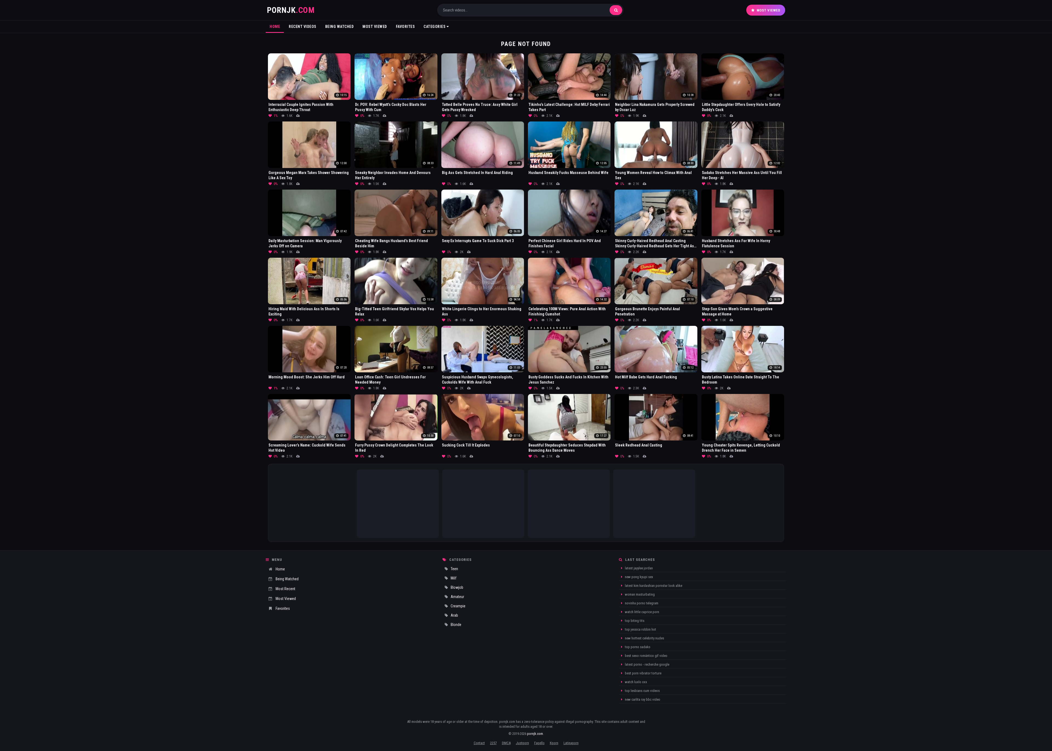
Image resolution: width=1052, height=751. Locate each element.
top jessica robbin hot (640, 629)
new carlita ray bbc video (642, 699)
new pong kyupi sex (638, 577)
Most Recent (285, 589)
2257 (493, 743)
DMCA (506, 743)
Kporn (554, 743)
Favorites (405, 26)
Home (275, 26)
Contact (479, 743)
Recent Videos (302, 26)
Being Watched (339, 26)
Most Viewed (769, 10)
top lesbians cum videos (642, 691)
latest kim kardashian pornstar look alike (653, 586)
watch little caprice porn (641, 612)
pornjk (291, 10)
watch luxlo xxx (635, 682)
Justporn (522, 743)
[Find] (616, 10)
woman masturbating (639, 594)
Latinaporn (571, 743)
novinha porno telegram (641, 603)
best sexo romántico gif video (645, 656)
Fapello (539, 743)
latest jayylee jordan (638, 568)
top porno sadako (637, 647)
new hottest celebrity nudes (644, 638)
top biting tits (634, 621)
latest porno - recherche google (646, 664)
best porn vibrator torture (642, 673)
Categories (435, 26)
